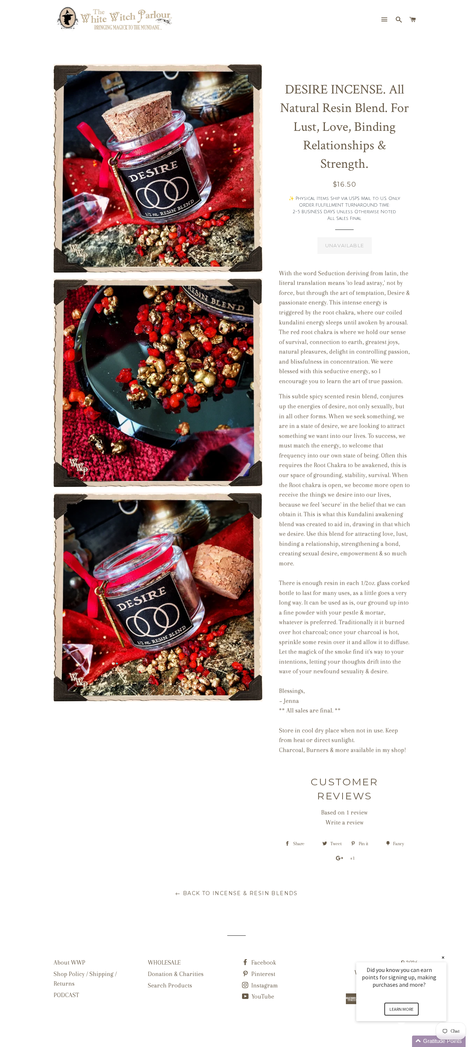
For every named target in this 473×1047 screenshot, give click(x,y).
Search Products (170, 985)
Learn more (401, 1009)
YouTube (262, 996)
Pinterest (262, 974)
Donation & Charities (176, 974)
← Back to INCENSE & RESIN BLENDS (236, 893)
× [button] (443, 957)
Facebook (263, 962)
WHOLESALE (164, 962)
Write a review (345, 822)
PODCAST (66, 995)
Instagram (264, 985)
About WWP (69, 962)
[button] (410, 1041)
